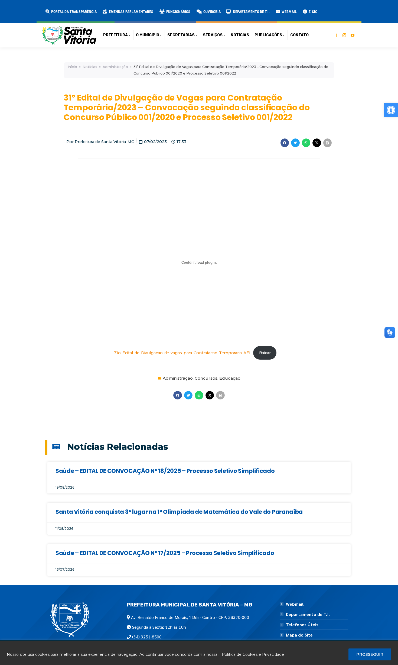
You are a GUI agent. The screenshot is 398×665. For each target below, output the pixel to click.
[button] (87, 8)
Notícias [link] (90, 67)
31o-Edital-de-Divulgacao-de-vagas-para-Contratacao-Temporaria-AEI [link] (182, 352)
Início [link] (72, 67)
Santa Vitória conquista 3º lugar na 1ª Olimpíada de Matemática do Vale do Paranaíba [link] (179, 512)
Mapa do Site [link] (299, 634)
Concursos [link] (206, 378)
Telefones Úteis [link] (302, 624)
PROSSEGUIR (369, 654)
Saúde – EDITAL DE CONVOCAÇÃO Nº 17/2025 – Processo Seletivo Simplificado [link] (165, 553)
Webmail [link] (295, 604)
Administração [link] (115, 67)
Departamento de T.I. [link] (308, 614)
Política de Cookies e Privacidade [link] (253, 654)
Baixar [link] (265, 352)
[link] (391, 110)
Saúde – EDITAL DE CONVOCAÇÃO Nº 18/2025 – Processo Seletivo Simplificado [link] (165, 471)
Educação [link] (229, 378)
